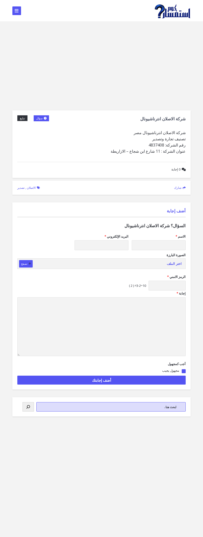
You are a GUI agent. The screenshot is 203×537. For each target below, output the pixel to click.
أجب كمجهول (177, 364)
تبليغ (22, 118)
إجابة (175, 169)
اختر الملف (174, 264)
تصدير (21, 188)
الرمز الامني (176, 276)
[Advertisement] (101, 58)
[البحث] (28, 407)
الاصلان (31, 188)
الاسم (181, 236)
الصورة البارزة (176, 255)
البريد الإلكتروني (116, 236)
